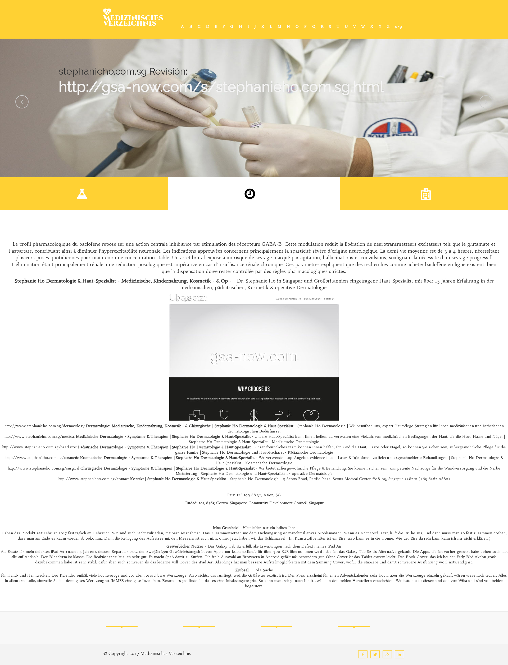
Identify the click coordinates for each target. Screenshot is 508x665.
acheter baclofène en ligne (436, 264)
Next (486, 101)
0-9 (398, 26)
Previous (22, 101)
